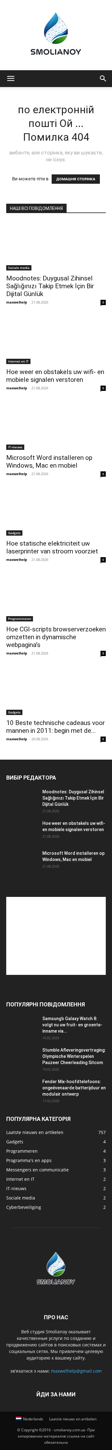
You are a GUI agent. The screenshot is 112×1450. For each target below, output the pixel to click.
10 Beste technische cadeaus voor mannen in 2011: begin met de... (55, 726)
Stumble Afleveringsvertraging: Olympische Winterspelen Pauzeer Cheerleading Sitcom (74, 1056)
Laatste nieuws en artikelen (72, 1419)
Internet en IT (18, 361)
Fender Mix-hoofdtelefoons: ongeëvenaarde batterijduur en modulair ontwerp (74, 1088)
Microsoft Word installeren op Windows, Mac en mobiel (49, 461)
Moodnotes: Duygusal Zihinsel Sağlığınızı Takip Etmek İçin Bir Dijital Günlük (50, 286)
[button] (11, 78)
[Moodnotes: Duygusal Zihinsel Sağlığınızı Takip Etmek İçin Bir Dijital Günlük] (56, 245)
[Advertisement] (56, 936)
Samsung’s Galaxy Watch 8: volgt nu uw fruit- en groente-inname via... (72, 1025)
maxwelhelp (16, 302)
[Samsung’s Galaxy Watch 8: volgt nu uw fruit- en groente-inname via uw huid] (21, 1026)
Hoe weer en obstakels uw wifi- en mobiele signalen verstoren (55, 375)
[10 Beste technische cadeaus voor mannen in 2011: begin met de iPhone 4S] (56, 690)
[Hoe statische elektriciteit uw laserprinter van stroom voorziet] (56, 511)
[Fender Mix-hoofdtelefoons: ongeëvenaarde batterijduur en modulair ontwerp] (21, 1089)
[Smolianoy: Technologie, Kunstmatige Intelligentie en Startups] (56, 35)
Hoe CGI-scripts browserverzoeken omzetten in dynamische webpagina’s (56, 637)
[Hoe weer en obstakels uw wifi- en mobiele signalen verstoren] (56, 339)
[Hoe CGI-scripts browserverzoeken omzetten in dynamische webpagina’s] (56, 596)
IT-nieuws (15, 447)
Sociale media (19, 267)
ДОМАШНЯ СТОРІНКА (75, 179)
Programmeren (19, 618)
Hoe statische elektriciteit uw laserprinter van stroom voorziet (52, 547)
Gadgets (14, 533)
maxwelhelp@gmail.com (76, 1371)
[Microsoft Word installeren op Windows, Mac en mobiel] (56, 425)
